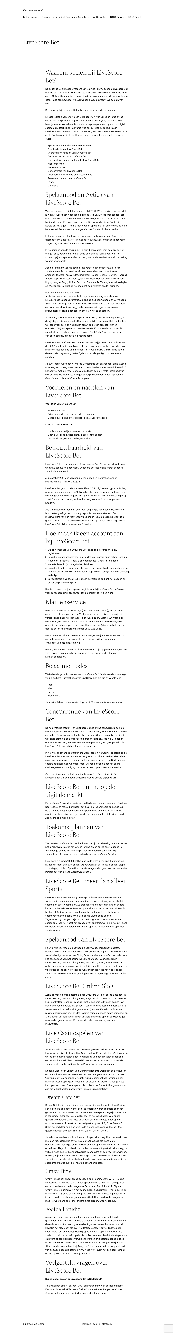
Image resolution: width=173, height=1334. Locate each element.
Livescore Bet (79, 89)
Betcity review (31, 17)
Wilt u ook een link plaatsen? (97, 1324)
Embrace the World (33, 10)
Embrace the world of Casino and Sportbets (65, 17)
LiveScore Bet (99, 17)
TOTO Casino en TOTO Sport (125, 17)
